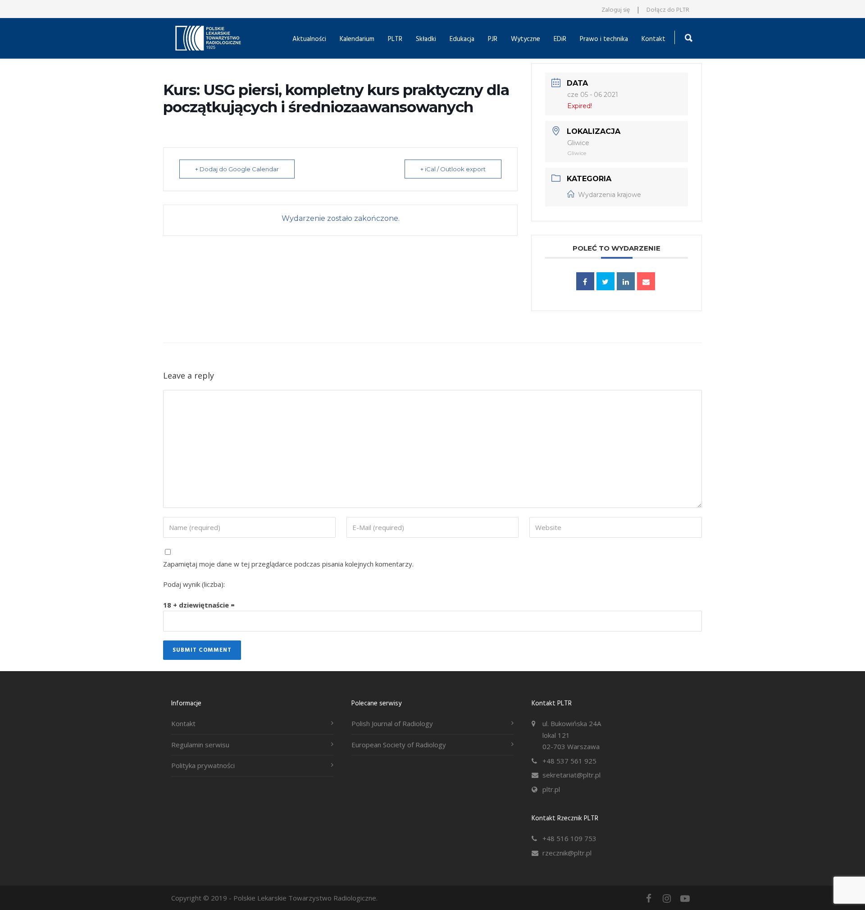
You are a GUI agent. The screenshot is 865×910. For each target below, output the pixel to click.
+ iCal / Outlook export (453, 169)
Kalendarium (357, 39)
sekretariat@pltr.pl (571, 774)
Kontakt (653, 39)
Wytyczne (525, 39)
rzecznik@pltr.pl (567, 852)
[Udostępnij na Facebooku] (585, 281)
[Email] (646, 281)
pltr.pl (551, 789)
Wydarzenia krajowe (609, 195)
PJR (492, 39)
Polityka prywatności (203, 765)
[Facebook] (649, 898)
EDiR (560, 39)
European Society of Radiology (398, 744)
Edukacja (462, 39)
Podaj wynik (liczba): (194, 584)
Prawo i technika (604, 39)
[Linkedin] (626, 281)
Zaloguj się (615, 10)
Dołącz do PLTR (667, 10)
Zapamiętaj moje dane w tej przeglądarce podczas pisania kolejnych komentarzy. (288, 563)
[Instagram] (667, 898)
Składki (426, 39)
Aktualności (309, 39)
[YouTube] (685, 898)
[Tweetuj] (605, 281)
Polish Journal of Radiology (392, 723)
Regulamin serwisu (200, 744)
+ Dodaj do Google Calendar (237, 169)
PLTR (395, 39)
